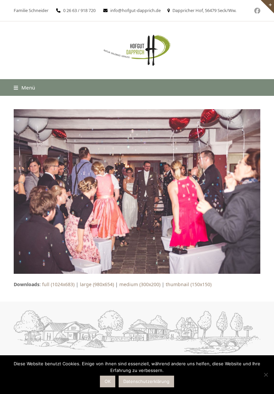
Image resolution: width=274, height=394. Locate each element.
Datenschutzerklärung (146, 381)
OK (108, 381)
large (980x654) (97, 284)
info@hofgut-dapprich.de (135, 10)
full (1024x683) (58, 284)
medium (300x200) (139, 284)
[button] (24, 87)
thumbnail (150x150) (189, 284)
